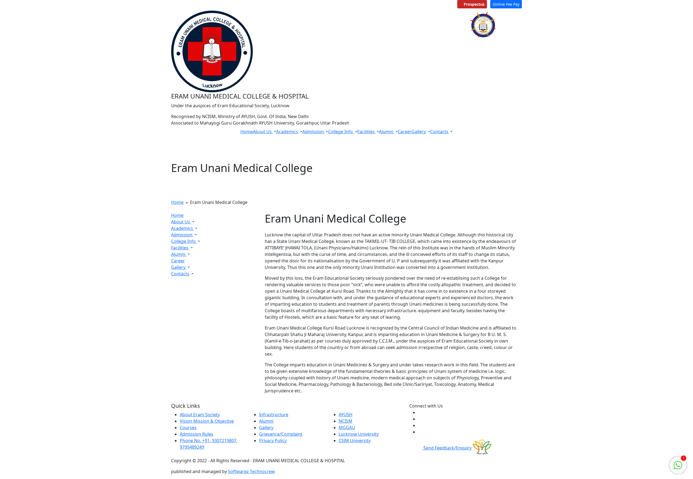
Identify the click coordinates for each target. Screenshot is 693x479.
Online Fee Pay (506, 4)
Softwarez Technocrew (251, 471)
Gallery (419, 132)
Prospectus (474, 4)
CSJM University (355, 441)
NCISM (345, 421)
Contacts (439, 132)
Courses (188, 428)
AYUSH (345, 415)
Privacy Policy (273, 441)
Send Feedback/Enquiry (447, 448)
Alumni (386, 132)
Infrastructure (273, 415)
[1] (678, 465)
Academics (287, 132)
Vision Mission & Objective (207, 421)
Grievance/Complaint (280, 434)
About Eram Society (200, 415)
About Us (263, 132)
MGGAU (347, 428)
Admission (313, 132)
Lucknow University (359, 434)
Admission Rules (196, 434)
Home (246, 132)
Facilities (366, 132)
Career (404, 132)
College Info (341, 132)
